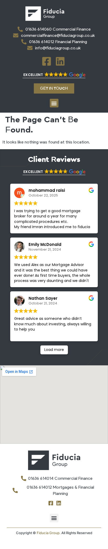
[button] (54, 75)
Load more (54, 349)
